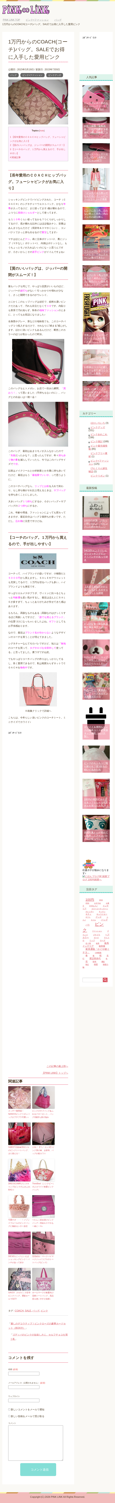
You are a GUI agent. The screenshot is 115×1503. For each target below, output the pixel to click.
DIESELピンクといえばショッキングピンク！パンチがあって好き (19, 1259)
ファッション (97, 931)
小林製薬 (98, 953)
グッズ (98, 917)
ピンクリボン (98, 476)
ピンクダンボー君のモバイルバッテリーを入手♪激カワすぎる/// (96, 106)
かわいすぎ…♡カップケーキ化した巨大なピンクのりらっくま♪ (96, 660)
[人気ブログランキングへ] (89, 867)
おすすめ (97, 903)
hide (42, 131)
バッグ (13, 75)
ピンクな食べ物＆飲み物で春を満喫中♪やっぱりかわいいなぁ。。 (96, 627)
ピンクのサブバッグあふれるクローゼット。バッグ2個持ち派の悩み (43, 1114)
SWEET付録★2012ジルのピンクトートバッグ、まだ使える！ (19, 1150)
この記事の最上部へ (57, 1066)
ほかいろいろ (98, 423)
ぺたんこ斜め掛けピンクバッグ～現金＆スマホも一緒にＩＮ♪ (43, 1223)
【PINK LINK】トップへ (55, 1073)
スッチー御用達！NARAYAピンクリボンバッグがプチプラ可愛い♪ (19, 1114)
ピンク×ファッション (32, 75)
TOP (13, 20)
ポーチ (96, 938)
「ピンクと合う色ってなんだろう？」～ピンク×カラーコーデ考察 (96, 196)
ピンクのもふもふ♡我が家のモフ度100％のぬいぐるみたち (96, 766)
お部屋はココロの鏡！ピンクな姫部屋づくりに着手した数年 (96, 370)
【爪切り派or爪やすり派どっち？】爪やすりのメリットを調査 (96, 589)
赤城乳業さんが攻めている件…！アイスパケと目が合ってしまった (96, 835)
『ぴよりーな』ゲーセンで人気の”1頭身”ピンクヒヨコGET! (96, 157)
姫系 (97, 943)
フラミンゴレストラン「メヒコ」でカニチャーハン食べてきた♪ (96, 254)
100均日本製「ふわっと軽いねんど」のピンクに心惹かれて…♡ (96, 523)
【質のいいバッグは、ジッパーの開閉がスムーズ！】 (38, 145)
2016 (87, 903)
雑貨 (96, 964)
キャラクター (101, 914)
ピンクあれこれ (99, 434)
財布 (94, 962)
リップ (92, 940)
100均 (90, 899)
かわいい (93, 906)
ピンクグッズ (54, 75)
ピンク (44, 1310)
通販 (103, 962)
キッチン (102, 911)
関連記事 (15, 157)
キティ (88, 914)
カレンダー (90, 911)
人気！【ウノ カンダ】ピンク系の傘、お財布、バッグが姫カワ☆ (43, 1150)
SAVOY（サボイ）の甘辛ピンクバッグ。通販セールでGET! (19, 1295)
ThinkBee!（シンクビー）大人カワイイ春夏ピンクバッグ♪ (43, 1186)
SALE (28, 1310)
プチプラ (96, 935)
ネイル (93, 920)
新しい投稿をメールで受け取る (27, 1416)
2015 (101, 900)
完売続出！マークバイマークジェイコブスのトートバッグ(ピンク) (43, 1259)
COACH (19, 1310)
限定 (87, 964)
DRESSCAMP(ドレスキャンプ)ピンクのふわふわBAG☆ (19, 1186)
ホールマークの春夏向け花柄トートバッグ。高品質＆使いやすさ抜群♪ (43, 1295)
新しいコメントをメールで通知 (27, 1409)
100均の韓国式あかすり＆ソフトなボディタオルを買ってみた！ (96, 802)
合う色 (88, 943)
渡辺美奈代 (95, 958)
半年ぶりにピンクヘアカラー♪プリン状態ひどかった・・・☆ (96, 338)
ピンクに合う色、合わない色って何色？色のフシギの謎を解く (96, 213)
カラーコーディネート (99, 909)
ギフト (88, 917)
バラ (88, 925)
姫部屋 (102, 946)
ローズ (102, 940)
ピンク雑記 (97, 441)
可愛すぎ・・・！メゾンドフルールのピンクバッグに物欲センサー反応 (19, 1223)
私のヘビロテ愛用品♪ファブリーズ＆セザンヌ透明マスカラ (96, 693)
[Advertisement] (33, 756)
